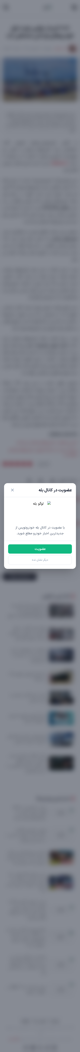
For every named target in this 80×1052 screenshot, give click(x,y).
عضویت (40, 549)
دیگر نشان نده (40, 560)
